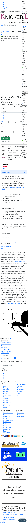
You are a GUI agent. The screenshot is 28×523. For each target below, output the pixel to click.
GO (3, 368)
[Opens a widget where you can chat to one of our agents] (22, 520)
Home (2, 31)
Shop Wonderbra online (13, 303)
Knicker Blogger (21, 384)
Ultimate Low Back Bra (20, 261)
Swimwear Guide (8, 420)
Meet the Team (21, 388)
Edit (1, 358)
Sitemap (19, 393)
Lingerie (8, 31)
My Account (20, 413)
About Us (20, 386)
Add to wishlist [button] (6, 142)
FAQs (18, 395)
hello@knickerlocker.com (10, 519)
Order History (21, 415)
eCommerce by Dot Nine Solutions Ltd (14, 514)
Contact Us (20, 391)
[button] (2, 26)
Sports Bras (6, 433)
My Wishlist (20, 416)
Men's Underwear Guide (6, 416)
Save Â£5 (2, 522)
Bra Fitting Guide (8, 413)
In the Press (20, 389)
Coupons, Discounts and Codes (7, 395)
